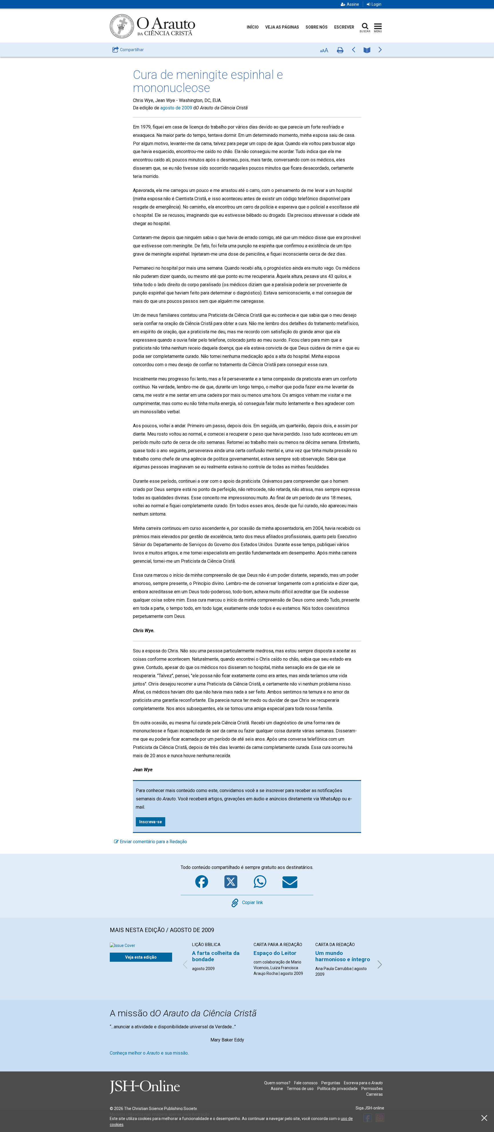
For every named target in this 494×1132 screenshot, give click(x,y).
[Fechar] (484, 1118)
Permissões (372, 1088)
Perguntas (330, 1083)
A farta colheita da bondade (216, 956)
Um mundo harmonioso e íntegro (342, 956)
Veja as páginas (282, 27)
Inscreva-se (150, 822)
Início (253, 27)
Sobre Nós (317, 27)
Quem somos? (277, 1083)
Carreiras (374, 1094)
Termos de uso (300, 1088)
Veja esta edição (141, 957)
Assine (353, 4)
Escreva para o (363, 1083)
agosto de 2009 (176, 108)
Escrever (344, 27)
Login (376, 4)
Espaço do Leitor (275, 953)
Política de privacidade (337, 1088)
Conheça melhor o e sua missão (149, 1053)
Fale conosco (306, 1083)
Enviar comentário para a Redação (153, 841)
